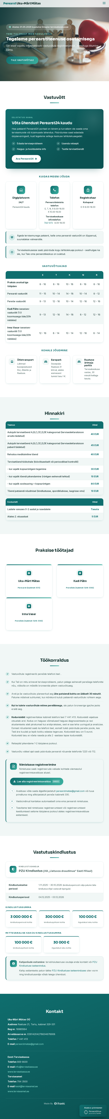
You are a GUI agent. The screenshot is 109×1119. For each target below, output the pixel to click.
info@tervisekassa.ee (26, 1066)
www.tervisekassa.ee (19, 1071)
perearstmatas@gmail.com (70, 791)
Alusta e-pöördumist (93, 1108)
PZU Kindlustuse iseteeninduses (69, 970)
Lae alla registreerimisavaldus (38, 781)
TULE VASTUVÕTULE (22, 60)
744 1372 (48, 223)
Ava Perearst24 (24, 158)
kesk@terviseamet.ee (26, 1086)
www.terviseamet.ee (18, 1091)
